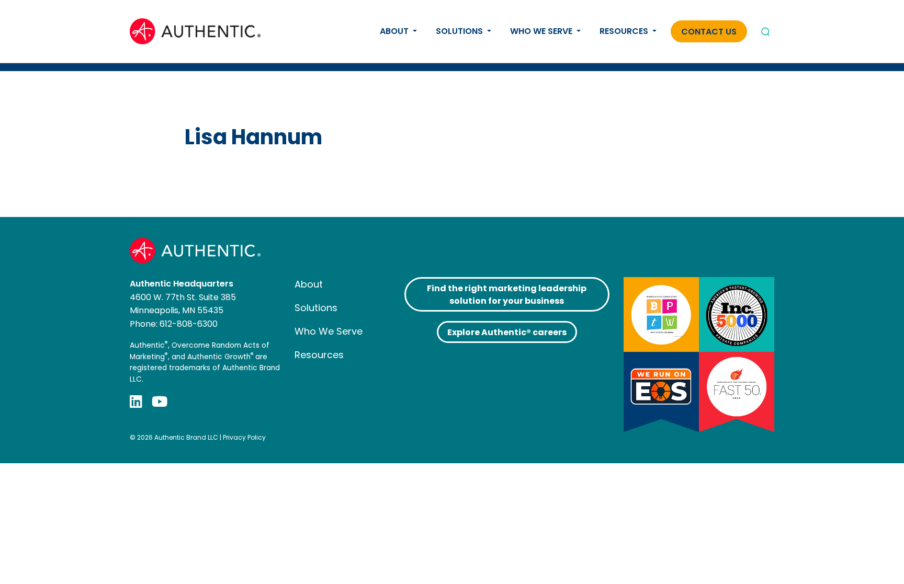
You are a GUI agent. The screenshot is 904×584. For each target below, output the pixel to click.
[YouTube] (159, 401)
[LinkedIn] (136, 401)
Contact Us (709, 32)
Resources (625, 31)
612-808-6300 (189, 324)
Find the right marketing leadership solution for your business (506, 294)
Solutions (460, 31)
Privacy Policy (244, 437)
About (395, 31)
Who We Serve (542, 31)
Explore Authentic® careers (507, 332)
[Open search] (765, 31)
